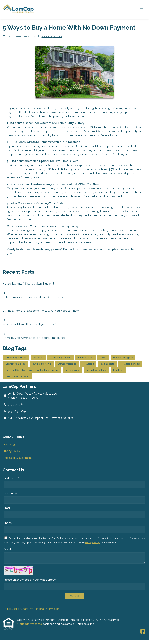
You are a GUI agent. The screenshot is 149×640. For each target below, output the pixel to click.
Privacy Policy (11, 451)
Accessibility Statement (17, 457)
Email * (8, 508)
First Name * (11, 478)
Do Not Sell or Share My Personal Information (31, 608)
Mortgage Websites (29, 623)
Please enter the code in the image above (30, 579)
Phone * (8, 522)
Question (9, 549)
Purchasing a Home (52, 36)
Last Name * (11, 493)
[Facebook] (142, 632)
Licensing (9, 444)
